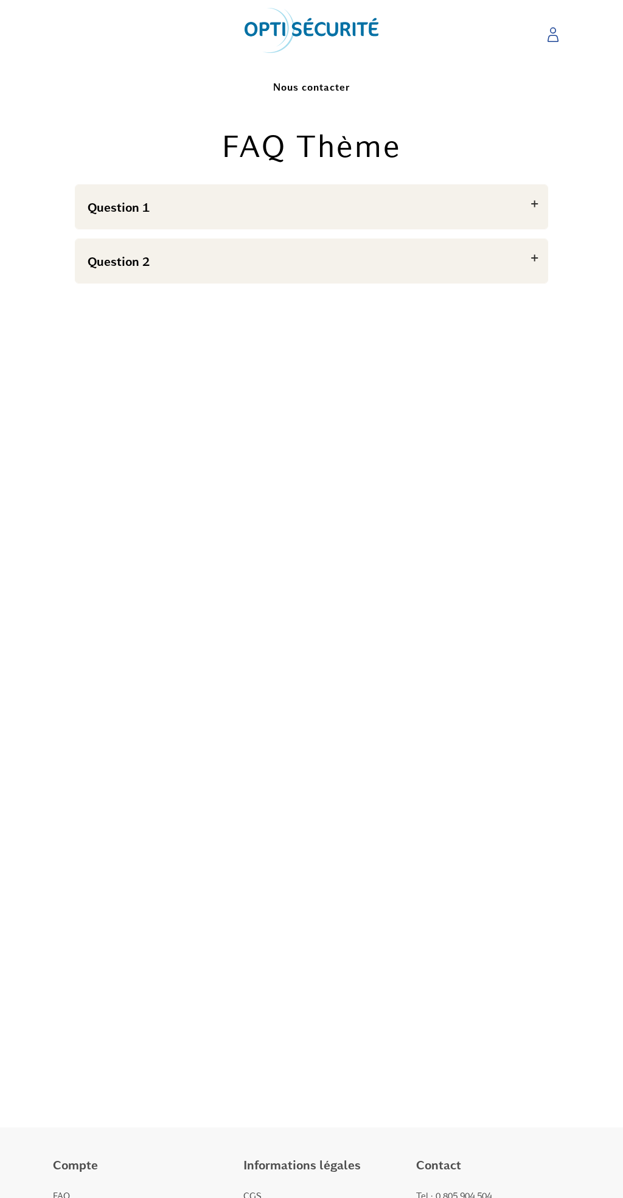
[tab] (311, 207)
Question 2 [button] (119, 261)
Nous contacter (311, 86)
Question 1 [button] (119, 207)
